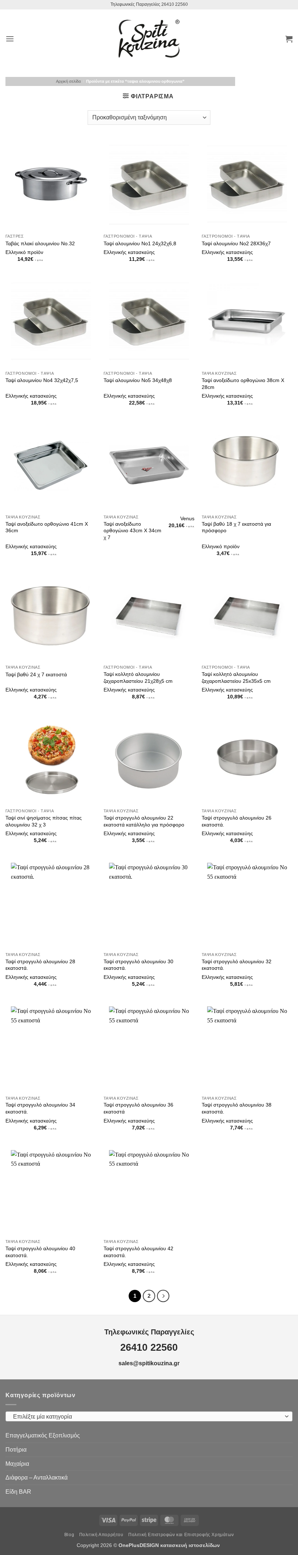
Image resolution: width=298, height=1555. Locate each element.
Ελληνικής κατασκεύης (129, 252)
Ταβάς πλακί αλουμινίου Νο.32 (40, 243)
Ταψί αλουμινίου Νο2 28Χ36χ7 (236, 243)
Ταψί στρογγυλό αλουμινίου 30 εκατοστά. (138, 965)
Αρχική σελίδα (68, 81)
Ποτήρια (16, 1450)
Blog (69, 1534)
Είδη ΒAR (18, 1492)
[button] (9, 39)
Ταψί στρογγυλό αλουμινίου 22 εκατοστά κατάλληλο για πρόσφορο (144, 821)
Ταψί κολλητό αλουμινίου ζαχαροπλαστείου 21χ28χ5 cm (138, 677)
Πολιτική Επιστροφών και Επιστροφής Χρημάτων (181, 1534)
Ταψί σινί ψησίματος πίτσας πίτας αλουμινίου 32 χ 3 (43, 821)
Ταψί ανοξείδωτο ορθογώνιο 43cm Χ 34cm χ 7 (132, 530)
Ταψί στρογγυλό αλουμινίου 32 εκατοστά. (236, 965)
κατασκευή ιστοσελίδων (190, 1545)
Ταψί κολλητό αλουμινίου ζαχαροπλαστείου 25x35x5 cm (236, 677)
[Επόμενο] (163, 1296)
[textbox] (147, 1417)
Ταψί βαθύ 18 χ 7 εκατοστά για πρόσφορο (236, 527)
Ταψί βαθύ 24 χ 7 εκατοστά (36, 674)
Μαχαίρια (17, 1464)
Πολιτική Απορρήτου (101, 1534)
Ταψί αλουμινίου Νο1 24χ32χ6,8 (140, 243)
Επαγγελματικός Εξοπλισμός (42, 1435)
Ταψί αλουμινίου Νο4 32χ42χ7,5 (41, 380)
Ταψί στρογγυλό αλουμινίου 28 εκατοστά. (40, 965)
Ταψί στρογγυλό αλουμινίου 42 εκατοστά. (138, 1252)
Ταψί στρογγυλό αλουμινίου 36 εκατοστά (138, 1108)
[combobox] (149, 1416)
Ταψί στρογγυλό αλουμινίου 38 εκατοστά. (236, 1108)
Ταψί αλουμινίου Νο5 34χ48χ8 (138, 380)
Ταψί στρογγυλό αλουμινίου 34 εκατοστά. (40, 1108)
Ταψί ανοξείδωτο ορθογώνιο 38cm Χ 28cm (243, 383)
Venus (187, 518)
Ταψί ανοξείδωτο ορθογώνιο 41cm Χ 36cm (46, 527)
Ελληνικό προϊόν (24, 252)
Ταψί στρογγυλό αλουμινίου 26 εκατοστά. (236, 821)
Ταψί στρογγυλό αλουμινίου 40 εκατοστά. (40, 1252)
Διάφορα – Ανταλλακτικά (36, 1477)
